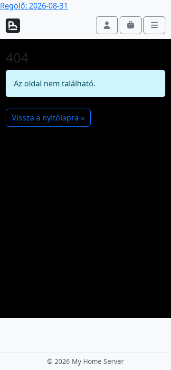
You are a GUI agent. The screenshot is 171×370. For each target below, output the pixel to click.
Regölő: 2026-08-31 (34, 5)
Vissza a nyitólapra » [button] (48, 117)
